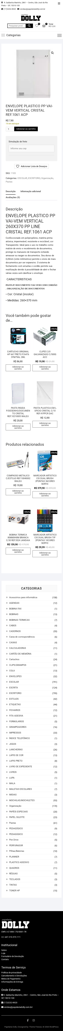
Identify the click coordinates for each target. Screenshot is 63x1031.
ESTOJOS (14, 699)
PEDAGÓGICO (16, 828)
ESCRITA (13, 687)
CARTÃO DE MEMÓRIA (20, 653)
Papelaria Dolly (10, 1027)
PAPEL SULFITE (17, 817)
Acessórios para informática (23, 597)
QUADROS (14, 868)
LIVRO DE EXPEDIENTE (20, 766)
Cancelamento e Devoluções (14, 975)
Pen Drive (13, 839)
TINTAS (13, 885)
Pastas (9, 181)
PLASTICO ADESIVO (19, 862)
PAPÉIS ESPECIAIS (18, 811)
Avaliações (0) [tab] (13, 197)
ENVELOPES (15, 676)
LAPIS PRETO (15, 761)
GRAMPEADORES (17, 727)
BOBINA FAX (15, 608)
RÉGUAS (13, 873)
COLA (12, 670)
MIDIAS (13, 794)
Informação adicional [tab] (31, 191)
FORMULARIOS (16, 721)
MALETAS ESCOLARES (20, 789)
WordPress (54, 1027)
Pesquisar (29, 26)
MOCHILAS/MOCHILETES (22, 800)
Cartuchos (14, 659)
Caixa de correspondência (22, 636)
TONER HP (14, 890)
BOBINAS (13, 614)
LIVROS (13, 772)
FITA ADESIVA (16, 715)
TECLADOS (14, 879)
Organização (47, 178)
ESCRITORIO (34, 178)
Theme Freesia (35, 1027)
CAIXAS (13, 642)
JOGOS (12, 744)
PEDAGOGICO (16, 834)
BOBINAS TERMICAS (19, 620)
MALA (12, 783)
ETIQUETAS (15, 704)
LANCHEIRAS (16, 749)
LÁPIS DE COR (16, 755)
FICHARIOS (14, 710)
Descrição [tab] (11, 191)
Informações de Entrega (12, 982)
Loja (3, 953)
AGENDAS (14, 603)
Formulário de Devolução (12, 956)
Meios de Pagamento (11, 979)
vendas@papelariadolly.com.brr (18, 1007)
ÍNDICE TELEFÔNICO (19, 738)
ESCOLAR (22, 178)
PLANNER (14, 856)
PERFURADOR (16, 845)
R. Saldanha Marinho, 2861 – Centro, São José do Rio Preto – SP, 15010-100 (24, 4)
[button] (52, 52)
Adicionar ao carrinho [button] (18, 368)
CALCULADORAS (17, 648)
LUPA (12, 778)
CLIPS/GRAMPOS (17, 665)
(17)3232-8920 (10, 9)
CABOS (12, 625)
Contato (5, 959)
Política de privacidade (11, 972)
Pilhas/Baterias (16, 851)
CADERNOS (15, 631)
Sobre (4, 950)
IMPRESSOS (15, 732)
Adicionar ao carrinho (26, 129)
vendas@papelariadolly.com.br (32, 9)
